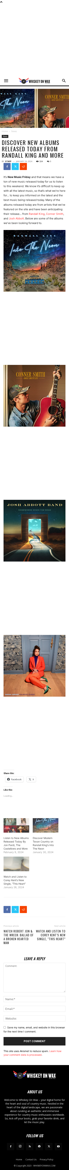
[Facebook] (7, 166)
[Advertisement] (34, 39)
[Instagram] (20, 1146)
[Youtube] (58, 1146)
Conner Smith (54, 214)
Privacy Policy (46, 1159)
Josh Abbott (16, 218)
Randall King (37, 214)
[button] (6, 81)
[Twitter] (15, 166)
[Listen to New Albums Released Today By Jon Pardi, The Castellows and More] (16, 825)
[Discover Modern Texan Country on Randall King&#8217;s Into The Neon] (45, 825)
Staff (8, 161)
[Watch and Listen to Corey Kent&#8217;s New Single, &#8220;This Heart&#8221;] (16, 864)
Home (5, 131)
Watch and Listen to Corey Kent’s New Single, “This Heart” (15, 880)
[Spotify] (39, 1146)
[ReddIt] (23, 166)
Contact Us (30, 1159)
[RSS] (29, 1146)
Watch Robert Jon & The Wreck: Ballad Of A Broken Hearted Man (18, 937)
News (14, 131)
